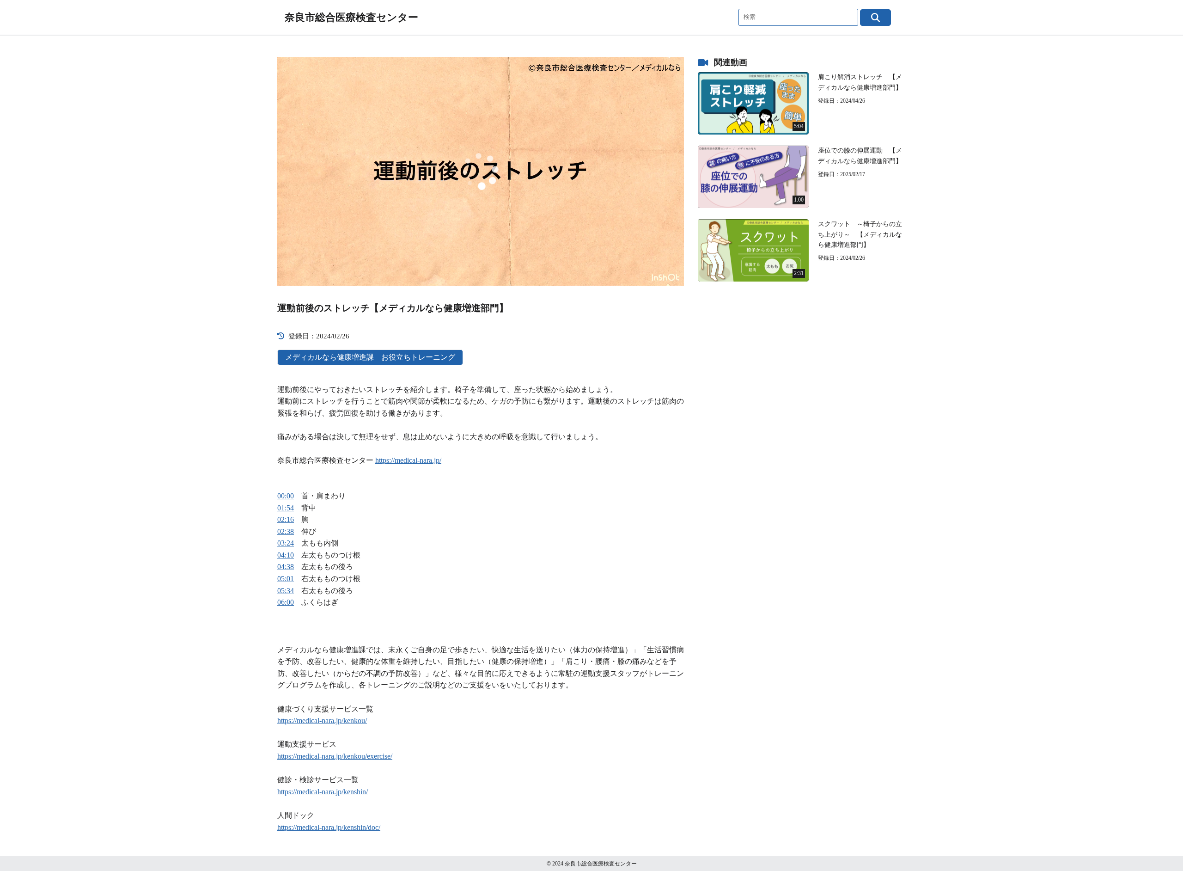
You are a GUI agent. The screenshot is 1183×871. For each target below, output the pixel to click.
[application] (480, 171)
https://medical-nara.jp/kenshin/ (322, 792)
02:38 (285, 531)
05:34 (285, 591)
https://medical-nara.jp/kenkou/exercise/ (334, 756)
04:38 (285, 566)
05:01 (285, 579)
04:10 (285, 555)
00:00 (285, 496)
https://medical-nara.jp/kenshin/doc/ (328, 827)
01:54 (285, 508)
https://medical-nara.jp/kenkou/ (322, 720)
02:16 (285, 519)
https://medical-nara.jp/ (408, 460)
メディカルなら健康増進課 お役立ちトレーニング (370, 357)
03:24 (285, 543)
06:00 (285, 602)
